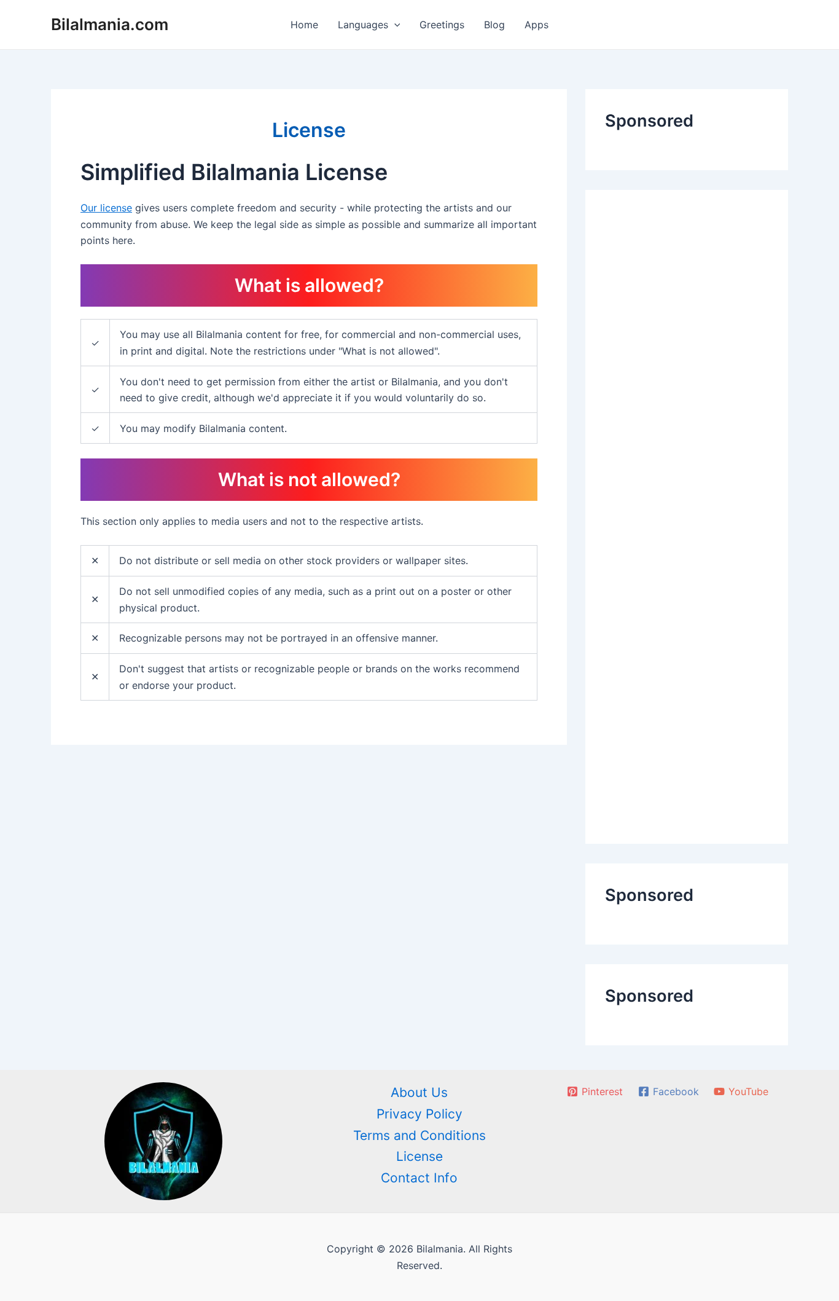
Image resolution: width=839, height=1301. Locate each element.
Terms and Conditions (419, 1135)
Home (304, 24)
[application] (394, 24)
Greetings (441, 24)
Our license (106, 208)
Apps (536, 24)
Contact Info (419, 1177)
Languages (363, 24)
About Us (419, 1092)
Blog (494, 24)
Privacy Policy (419, 1114)
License (419, 1156)
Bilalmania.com (109, 24)
